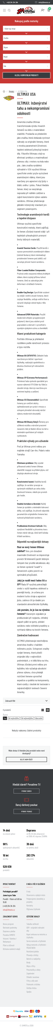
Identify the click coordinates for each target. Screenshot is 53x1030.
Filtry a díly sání (32, 981)
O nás (28, 891)
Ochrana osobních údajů (11, 949)
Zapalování (30, 973)
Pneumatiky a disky (33, 970)
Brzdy (28, 962)
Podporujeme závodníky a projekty (35, 900)
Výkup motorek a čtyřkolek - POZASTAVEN (36, 946)
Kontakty (29, 905)
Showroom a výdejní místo (35, 895)
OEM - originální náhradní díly (35, 929)
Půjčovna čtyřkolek (33, 909)
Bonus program (8, 924)
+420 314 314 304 (12, 2)
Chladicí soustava (32, 977)
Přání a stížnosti (8, 945)
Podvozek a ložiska (33, 984)
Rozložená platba (32, 951)
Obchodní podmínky (10, 927)
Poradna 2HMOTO (9, 935)
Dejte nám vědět (26, 759)
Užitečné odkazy (33, 916)
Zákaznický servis (10, 916)
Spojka (28, 991)
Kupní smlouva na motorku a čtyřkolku (36, 936)
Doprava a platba (9, 931)
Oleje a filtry (30, 966)
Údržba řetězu (31, 988)
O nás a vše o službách (35, 884)
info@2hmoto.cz (44, 2)
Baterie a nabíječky (33, 959)
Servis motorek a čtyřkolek (36, 941)
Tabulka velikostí (32, 924)
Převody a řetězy (32, 955)
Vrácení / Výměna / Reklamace (9, 940)
